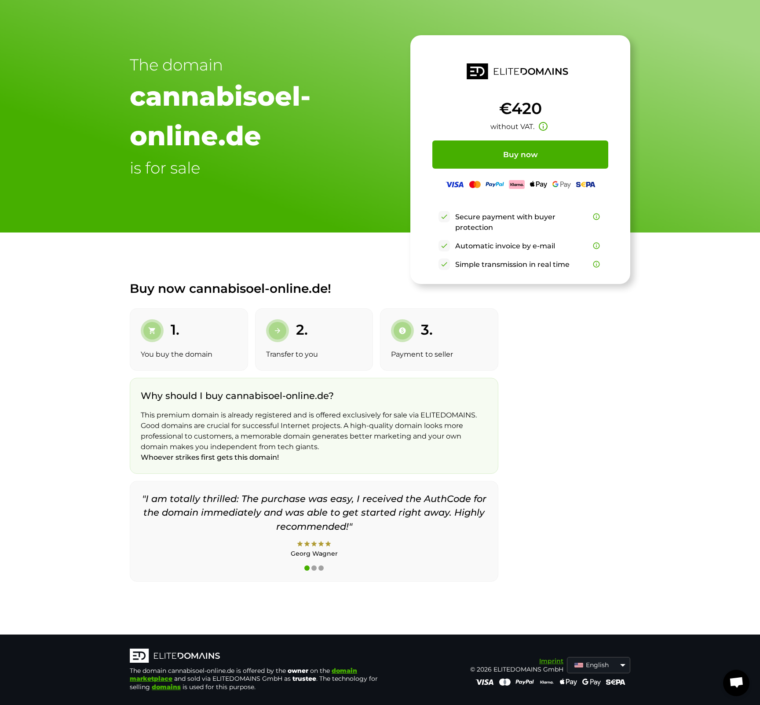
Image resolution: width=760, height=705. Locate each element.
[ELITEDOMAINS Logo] (262, 656)
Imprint (551, 661)
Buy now (520, 154)
